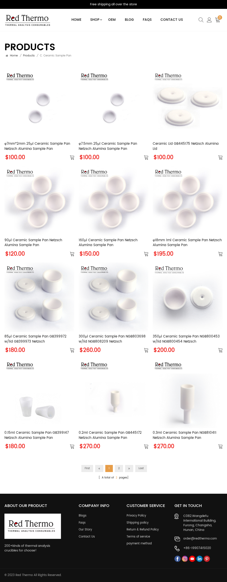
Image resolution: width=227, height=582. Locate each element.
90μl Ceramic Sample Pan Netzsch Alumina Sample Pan (33, 243)
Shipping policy (138, 523)
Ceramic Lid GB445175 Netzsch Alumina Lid (186, 146)
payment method (139, 544)
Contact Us (171, 20)
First (87, 468)
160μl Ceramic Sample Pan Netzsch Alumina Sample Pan (108, 243)
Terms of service (138, 537)
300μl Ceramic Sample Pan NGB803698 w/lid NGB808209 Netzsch (112, 339)
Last (141, 468)
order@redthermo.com (200, 539)
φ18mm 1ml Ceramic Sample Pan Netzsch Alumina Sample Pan (187, 243)
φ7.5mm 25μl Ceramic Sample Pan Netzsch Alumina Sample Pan (108, 146)
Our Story (85, 530)
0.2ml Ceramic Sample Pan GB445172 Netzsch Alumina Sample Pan (110, 435)
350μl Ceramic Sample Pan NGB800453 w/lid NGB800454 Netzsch (186, 339)
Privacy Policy (136, 516)
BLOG (129, 20)
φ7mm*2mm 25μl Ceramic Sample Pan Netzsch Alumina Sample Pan (37, 146)
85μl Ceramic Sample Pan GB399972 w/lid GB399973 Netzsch (35, 339)
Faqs (82, 523)
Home (76, 20)
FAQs (147, 20)
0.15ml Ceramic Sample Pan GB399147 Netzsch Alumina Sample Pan (36, 435)
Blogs (82, 516)
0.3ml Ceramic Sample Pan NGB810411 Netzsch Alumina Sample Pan (184, 435)
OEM (112, 20)
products (29, 56)
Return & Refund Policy (143, 530)
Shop (94, 20)
